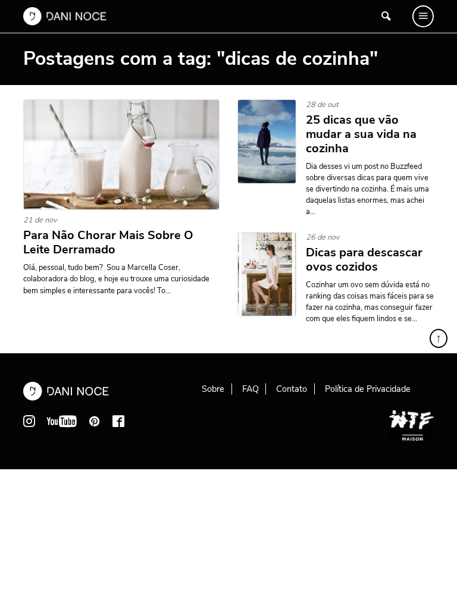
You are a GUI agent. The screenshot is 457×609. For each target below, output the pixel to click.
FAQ (250, 389)
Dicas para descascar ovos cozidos (364, 260)
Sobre (213, 389)
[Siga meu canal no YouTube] (62, 421)
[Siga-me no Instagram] (29, 421)
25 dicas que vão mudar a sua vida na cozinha (361, 134)
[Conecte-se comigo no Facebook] (118, 421)
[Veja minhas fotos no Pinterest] (95, 421)
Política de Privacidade (368, 389)
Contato (291, 389)
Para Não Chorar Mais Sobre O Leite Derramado (108, 242)
